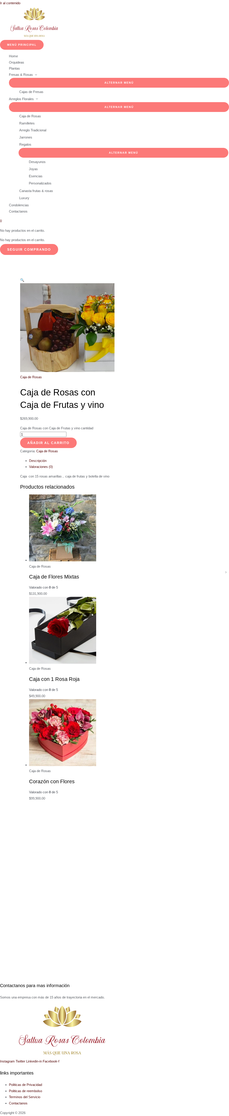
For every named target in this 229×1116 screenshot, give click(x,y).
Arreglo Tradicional (32, 130)
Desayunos (37, 162)
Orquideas (16, 62)
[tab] (119, 461)
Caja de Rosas (30, 116)
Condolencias (19, 205)
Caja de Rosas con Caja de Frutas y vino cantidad (56, 428)
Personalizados (40, 183)
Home (13, 56)
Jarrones (25, 137)
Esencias (35, 176)
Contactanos (18, 211)
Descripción (38, 461)
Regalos (25, 144)
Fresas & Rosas (21, 74)
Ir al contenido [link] (10, 3)
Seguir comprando (29, 249)
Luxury (24, 198)
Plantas (14, 68)
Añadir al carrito (48, 443)
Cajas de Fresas (31, 92)
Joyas (33, 169)
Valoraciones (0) (41, 467)
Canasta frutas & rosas (36, 191)
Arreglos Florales (21, 99)
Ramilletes (27, 123)
